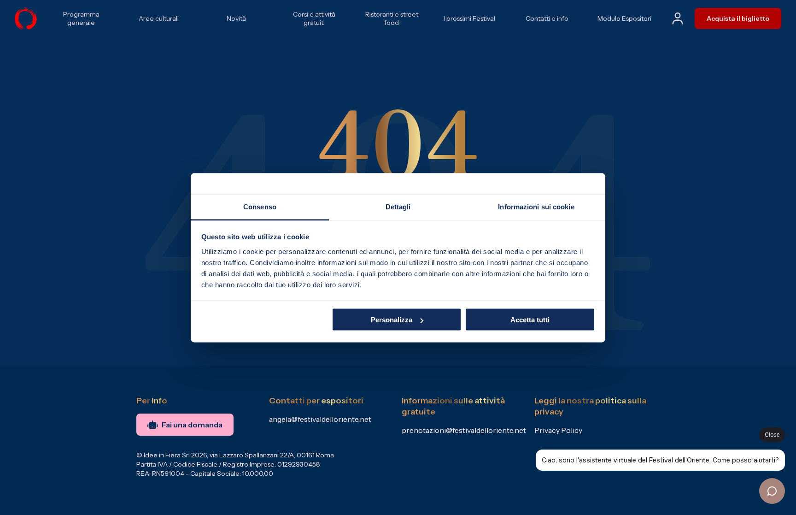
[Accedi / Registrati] (677, 18)
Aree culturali (159, 18)
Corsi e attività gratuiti (314, 18)
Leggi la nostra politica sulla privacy (590, 406)
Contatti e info (547, 18)
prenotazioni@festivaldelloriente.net (464, 430)
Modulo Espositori (624, 18)
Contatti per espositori (316, 401)
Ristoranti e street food (391, 18)
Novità (236, 18)
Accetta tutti (530, 320)
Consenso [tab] (259, 206)
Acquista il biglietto (738, 18)
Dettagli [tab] (398, 206)
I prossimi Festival (469, 18)
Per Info (151, 401)
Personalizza (391, 320)
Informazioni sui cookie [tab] (536, 206)
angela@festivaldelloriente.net (320, 419)
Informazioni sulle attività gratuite (453, 406)
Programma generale (81, 18)
